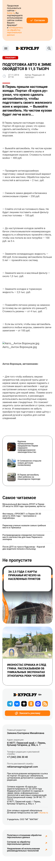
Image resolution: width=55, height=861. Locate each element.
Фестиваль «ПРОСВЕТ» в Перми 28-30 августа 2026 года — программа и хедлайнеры (21, 516)
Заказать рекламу (29, 713)
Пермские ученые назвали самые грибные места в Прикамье (24, 526)
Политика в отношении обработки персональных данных (24, 836)
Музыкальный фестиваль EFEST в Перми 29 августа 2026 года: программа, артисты (23, 505)
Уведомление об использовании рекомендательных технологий (23, 850)
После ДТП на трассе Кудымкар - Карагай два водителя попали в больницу (23, 548)
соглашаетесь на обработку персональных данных (15, 31)
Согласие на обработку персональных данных (18, 843)
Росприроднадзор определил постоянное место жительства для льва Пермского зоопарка (23, 537)
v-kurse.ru (11, 11)
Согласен (39, 20)
